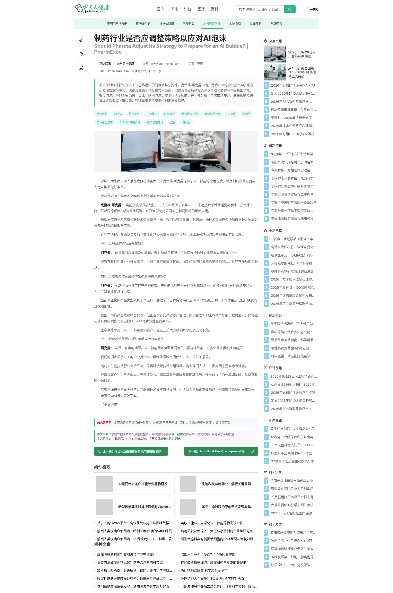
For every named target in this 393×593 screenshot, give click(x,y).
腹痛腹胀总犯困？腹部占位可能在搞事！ (126, 554)
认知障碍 (255, 23)
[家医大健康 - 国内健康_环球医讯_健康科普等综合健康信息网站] (92, 9)
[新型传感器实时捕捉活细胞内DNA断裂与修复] (105, 507)
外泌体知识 (166, 23)
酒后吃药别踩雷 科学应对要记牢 (204, 570)
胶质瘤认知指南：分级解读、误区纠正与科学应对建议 (136, 570)
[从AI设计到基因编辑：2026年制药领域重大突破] (276, 72)
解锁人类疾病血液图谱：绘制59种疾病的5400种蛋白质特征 (141, 531)
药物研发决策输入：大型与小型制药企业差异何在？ (218, 531)
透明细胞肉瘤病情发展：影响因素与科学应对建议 (133, 586)
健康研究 (188, 23)
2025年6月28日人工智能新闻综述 (302, 54)
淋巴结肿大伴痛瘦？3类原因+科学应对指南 (212, 578)
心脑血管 (235, 23)
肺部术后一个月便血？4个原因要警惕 (208, 554)
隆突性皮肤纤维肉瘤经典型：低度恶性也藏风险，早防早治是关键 (144, 578)
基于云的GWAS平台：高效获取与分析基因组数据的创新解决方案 (144, 523)
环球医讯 (105, 63)
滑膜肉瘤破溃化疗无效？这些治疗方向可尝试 (130, 562)
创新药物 (276, 23)
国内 (160, 9)
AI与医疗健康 (211, 23)
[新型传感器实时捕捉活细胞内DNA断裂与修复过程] (81, 40)
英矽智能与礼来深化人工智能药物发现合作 (212, 523)
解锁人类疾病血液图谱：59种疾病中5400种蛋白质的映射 (139, 539)
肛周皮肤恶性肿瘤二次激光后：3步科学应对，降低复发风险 (224, 586)
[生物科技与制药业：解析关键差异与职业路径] (189, 484)
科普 (187, 9)
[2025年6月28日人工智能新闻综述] (276, 54)
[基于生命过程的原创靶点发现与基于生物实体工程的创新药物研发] (189, 507)
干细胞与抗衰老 (117, 23)
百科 (214, 9)
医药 (201, 9)
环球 (174, 9)
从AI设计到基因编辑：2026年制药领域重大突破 (302, 72)
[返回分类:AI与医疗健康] (81, 67)
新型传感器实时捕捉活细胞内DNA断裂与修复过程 (217, 539)
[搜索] (290, 9)
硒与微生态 (143, 23)
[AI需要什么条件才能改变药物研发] (81, 54)
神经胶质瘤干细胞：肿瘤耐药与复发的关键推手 (215, 562)
